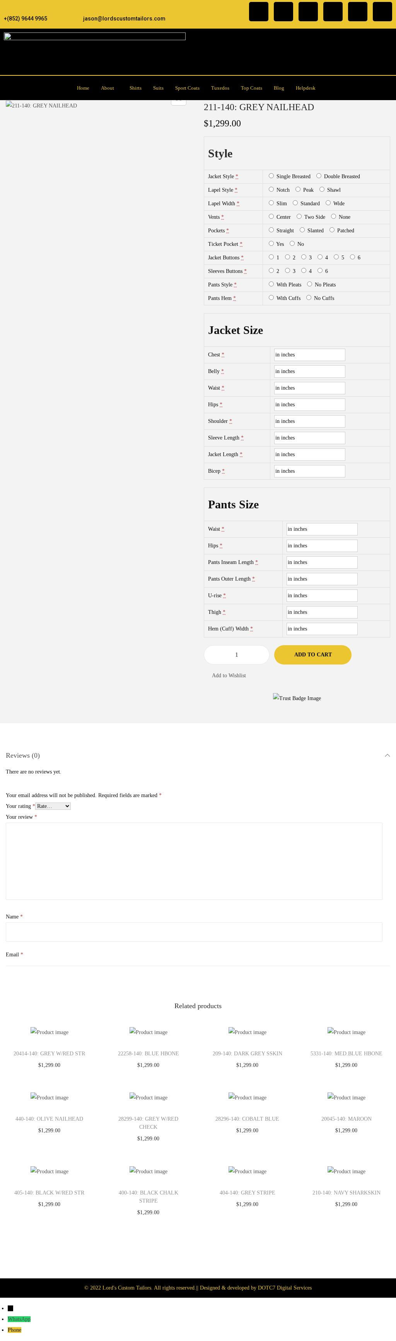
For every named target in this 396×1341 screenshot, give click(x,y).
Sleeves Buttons (225, 271)
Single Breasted (293, 176)
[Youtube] (382, 11)
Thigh (214, 612)
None (343, 217)
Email (14, 955)
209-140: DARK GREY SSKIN (247, 1053)
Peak (308, 190)
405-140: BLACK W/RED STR (49, 1193)
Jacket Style (221, 176)
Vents (214, 217)
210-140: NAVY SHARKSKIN (346, 1193)
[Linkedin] (333, 11)
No (300, 244)
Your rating (20, 806)
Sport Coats (187, 88)
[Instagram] (283, 11)
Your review (21, 817)
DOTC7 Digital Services (285, 1288)
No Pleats (324, 285)
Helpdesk (306, 88)
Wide (338, 203)
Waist (214, 388)
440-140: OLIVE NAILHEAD (49, 1119)
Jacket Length (223, 454)
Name (14, 917)
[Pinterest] (357, 11)
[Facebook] (258, 11)
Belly (214, 371)
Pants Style (220, 285)
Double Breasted (341, 176)
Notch (282, 190)
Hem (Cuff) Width (228, 629)
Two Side (314, 217)
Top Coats (251, 88)
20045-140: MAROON (346, 1119)
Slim (281, 203)
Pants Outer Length (229, 579)
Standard (309, 203)
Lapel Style (220, 190)
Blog (279, 88)
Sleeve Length (223, 438)
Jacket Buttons (223, 258)
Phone (14, 1330)
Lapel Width (221, 203)
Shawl (333, 190)
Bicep (214, 471)
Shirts (136, 88)
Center (283, 217)
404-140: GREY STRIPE (247, 1193)
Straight (284, 230)
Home (83, 88)
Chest (214, 355)
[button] (109, 88)
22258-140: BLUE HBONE (148, 1053)
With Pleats (288, 285)
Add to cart (313, 655)
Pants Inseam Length (231, 562)
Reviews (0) (23, 755)
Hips (213, 404)
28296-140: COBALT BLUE (247, 1119)
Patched (345, 230)
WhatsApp (19, 1319)
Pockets (216, 230)
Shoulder (218, 421)
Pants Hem (220, 298)
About (107, 88)
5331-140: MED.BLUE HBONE (346, 1053)
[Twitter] (308, 11)
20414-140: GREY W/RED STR (49, 1053)
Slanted (315, 230)
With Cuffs (287, 298)
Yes (279, 244)
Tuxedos (220, 88)
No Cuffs (323, 298)
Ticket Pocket (223, 244)
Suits (158, 88)
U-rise (215, 595)
